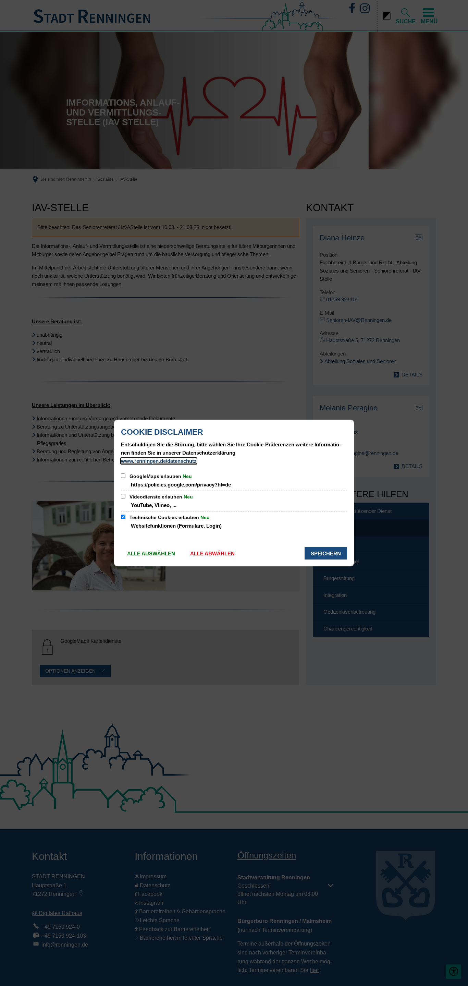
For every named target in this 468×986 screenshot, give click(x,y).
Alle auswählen (151, 553)
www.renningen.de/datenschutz (159, 461)
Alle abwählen (212, 553)
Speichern (326, 553)
